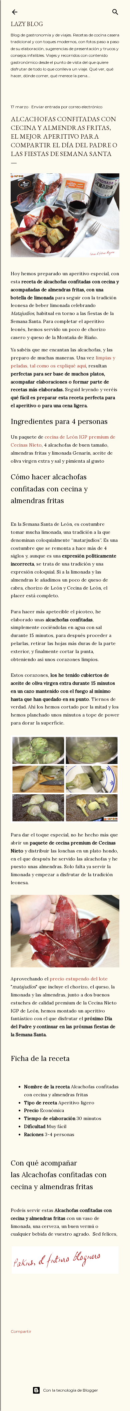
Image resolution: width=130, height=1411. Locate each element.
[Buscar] (115, 10)
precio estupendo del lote (79, 979)
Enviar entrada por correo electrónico (66, 106)
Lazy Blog (27, 24)
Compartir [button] (21, 1331)
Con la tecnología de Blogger (70, 1390)
